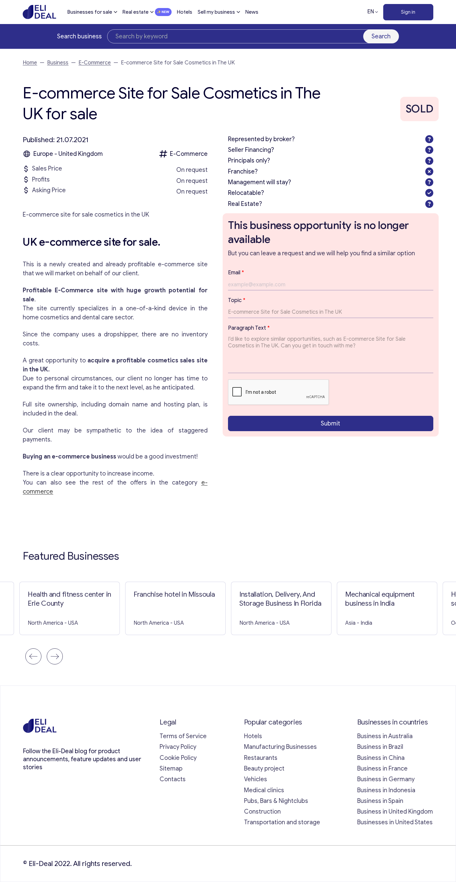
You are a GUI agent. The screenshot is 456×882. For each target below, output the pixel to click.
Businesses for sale (89, 12)
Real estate (136, 12)
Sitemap (171, 768)
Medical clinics (264, 790)
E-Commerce (94, 62)
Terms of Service (183, 736)
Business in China (381, 758)
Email (236, 272)
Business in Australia (385, 736)
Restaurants (260, 758)
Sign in (408, 12)
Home (30, 62)
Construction (262, 811)
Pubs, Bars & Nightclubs (276, 801)
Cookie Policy (178, 758)
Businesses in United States (395, 822)
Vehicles (255, 779)
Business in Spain (380, 801)
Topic (236, 300)
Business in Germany (386, 779)
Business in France (382, 768)
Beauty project (264, 768)
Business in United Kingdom (395, 811)
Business (57, 62)
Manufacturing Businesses (280, 747)
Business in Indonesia (386, 790)
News (251, 12)
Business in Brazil (380, 747)
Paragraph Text (249, 328)
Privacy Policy (178, 747)
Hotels (184, 12)
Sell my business (216, 12)
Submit (330, 423)
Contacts (173, 779)
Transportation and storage (282, 822)
